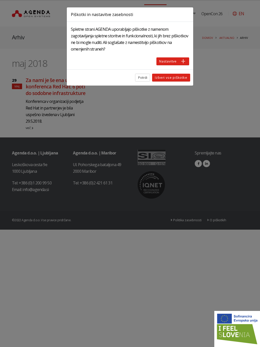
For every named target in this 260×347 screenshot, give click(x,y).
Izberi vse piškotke (171, 77)
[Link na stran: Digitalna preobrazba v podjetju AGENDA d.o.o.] (237, 329)
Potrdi (142, 77)
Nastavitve (168, 61)
